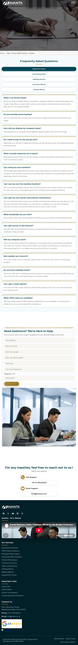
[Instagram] (22, 513)
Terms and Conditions (67, 642)
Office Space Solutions (10, 551)
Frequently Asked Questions (12, 596)
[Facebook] (3, 513)
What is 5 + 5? (9, 374)
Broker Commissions (10, 592)
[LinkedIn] (17, 513)
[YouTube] (13, 513)
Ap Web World (18, 641)
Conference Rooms (9, 563)
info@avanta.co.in (39, 494)
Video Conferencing (9, 566)
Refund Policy (59, 639)
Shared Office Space (9, 560)
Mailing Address (8, 572)
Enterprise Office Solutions (12, 557)
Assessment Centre (9, 575)
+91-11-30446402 (39, 483)
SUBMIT (11, 384)
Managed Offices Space (11, 554)
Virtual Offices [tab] (39, 90)
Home (2, 53)
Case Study (6, 586)
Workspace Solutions (10, 548)
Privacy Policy (70, 639)
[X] (8, 513)
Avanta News (7, 589)
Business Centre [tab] (39, 69)
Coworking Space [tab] (39, 74)
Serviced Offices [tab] (39, 84)
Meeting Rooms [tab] (39, 79)
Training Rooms (8, 569)
